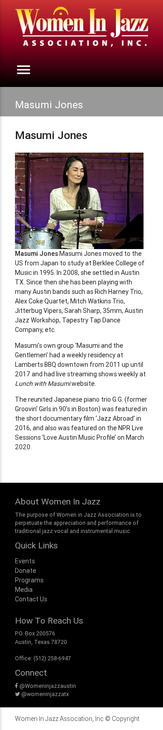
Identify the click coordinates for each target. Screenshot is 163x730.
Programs (29, 580)
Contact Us (31, 599)
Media (24, 590)
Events (25, 561)
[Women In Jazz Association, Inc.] (81, 31)
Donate (25, 571)
